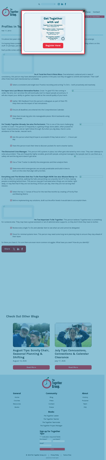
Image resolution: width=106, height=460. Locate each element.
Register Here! (53, 45)
